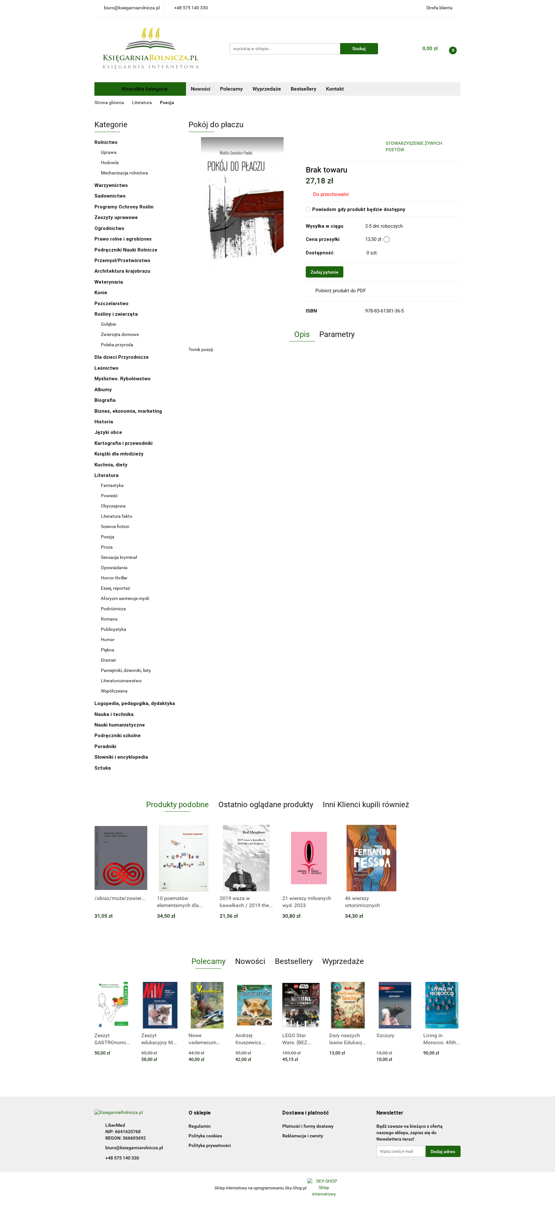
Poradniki (106, 746)
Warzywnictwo (111, 185)
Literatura (107, 475)
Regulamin (200, 1126)
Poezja (107, 536)
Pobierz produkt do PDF (340, 291)
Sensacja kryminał (119, 557)
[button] (200, 1113)
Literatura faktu (116, 516)
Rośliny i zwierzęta (116, 314)
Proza (107, 547)
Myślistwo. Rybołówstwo (122, 379)
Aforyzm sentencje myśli (125, 598)
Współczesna (114, 690)
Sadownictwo (110, 196)
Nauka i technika (114, 714)
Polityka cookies (205, 1135)
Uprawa (109, 152)
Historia (104, 422)
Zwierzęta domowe (120, 334)
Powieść (109, 495)
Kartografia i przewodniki (124, 443)
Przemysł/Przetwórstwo (122, 260)
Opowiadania (114, 567)
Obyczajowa (113, 505)
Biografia (105, 400)
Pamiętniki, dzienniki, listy (126, 670)
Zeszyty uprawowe (116, 217)
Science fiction (115, 526)
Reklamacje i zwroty (302, 1135)
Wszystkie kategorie (144, 89)
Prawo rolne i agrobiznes (123, 239)
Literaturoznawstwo (121, 680)
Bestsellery (303, 89)
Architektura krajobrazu (122, 271)
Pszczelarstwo (111, 303)
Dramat (108, 660)
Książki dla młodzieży (119, 454)
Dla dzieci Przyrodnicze (121, 357)
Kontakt (335, 89)
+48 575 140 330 (122, 1157)
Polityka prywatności (210, 1145)
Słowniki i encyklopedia (121, 757)
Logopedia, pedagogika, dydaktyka (134, 703)
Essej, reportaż (115, 588)
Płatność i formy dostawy (307, 1126)
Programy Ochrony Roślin (124, 207)
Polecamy (231, 89)
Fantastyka (112, 485)
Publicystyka (113, 629)
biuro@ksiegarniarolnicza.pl (134, 1147)
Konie (100, 293)
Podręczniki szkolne (118, 735)
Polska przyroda (117, 344)
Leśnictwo (106, 368)
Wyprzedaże (266, 89)
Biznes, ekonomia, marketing (128, 411)
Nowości (200, 89)
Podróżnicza (113, 608)
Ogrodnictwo (109, 228)
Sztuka (103, 768)
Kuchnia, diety (111, 465)
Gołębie (108, 324)
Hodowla (110, 162)
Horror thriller (114, 577)
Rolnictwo (106, 142)
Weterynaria (108, 282)
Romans (109, 619)
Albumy (103, 390)
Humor (108, 639)
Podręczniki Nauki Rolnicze (125, 250)
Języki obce (108, 432)
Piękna (107, 649)
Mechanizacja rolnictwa (124, 172)
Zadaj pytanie (325, 272)
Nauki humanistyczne (120, 725)
